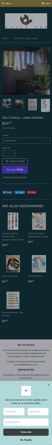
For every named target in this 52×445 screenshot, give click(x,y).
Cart (47, 3)
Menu (8, 3)
